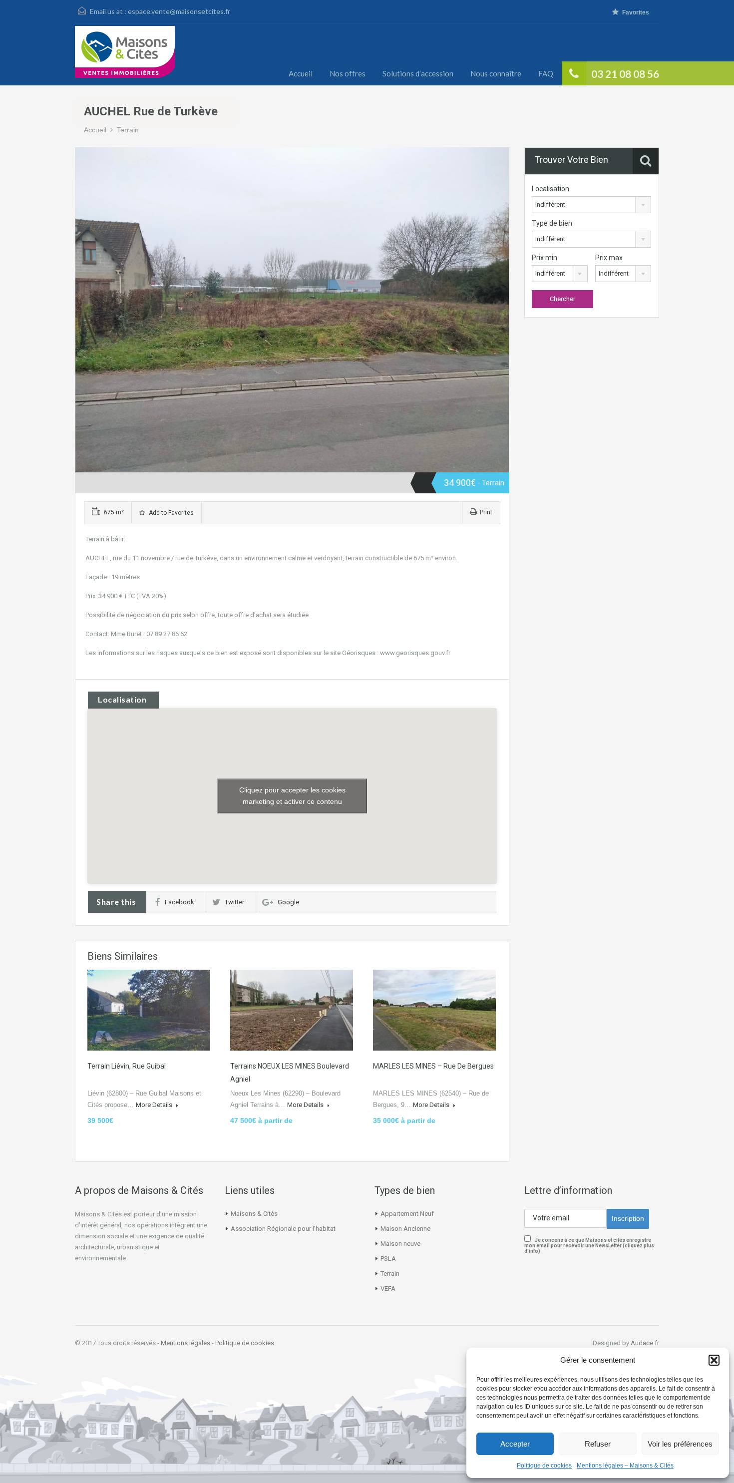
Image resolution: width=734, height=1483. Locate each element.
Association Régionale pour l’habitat (283, 1228)
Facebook (179, 902)
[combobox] (591, 204)
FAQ (545, 73)
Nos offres (348, 73)
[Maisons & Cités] (125, 55)
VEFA (387, 1288)
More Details (155, 1105)
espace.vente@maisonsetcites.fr (179, 11)
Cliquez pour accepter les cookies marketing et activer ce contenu (292, 795)
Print (486, 512)
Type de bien (552, 223)
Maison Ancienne (405, 1228)
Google (288, 902)
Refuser (598, 1444)
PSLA (388, 1258)
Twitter (234, 902)
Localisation (550, 189)
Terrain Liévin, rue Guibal (126, 1066)
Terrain (128, 130)
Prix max (609, 258)
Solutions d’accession (417, 73)
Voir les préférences (680, 1444)
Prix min (544, 258)
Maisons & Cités (254, 1213)
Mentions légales (185, 1343)
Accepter (515, 1444)
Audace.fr (645, 1343)
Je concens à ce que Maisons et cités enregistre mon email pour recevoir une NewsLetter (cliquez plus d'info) (589, 1245)
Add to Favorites (170, 512)
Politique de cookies (544, 1465)
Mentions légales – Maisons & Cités (625, 1465)
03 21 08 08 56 (625, 73)
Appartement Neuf (407, 1213)
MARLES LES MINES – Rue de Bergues (433, 1066)
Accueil (301, 73)
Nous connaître (495, 73)
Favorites (635, 12)
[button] (714, 1360)
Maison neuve (400, 1243)
